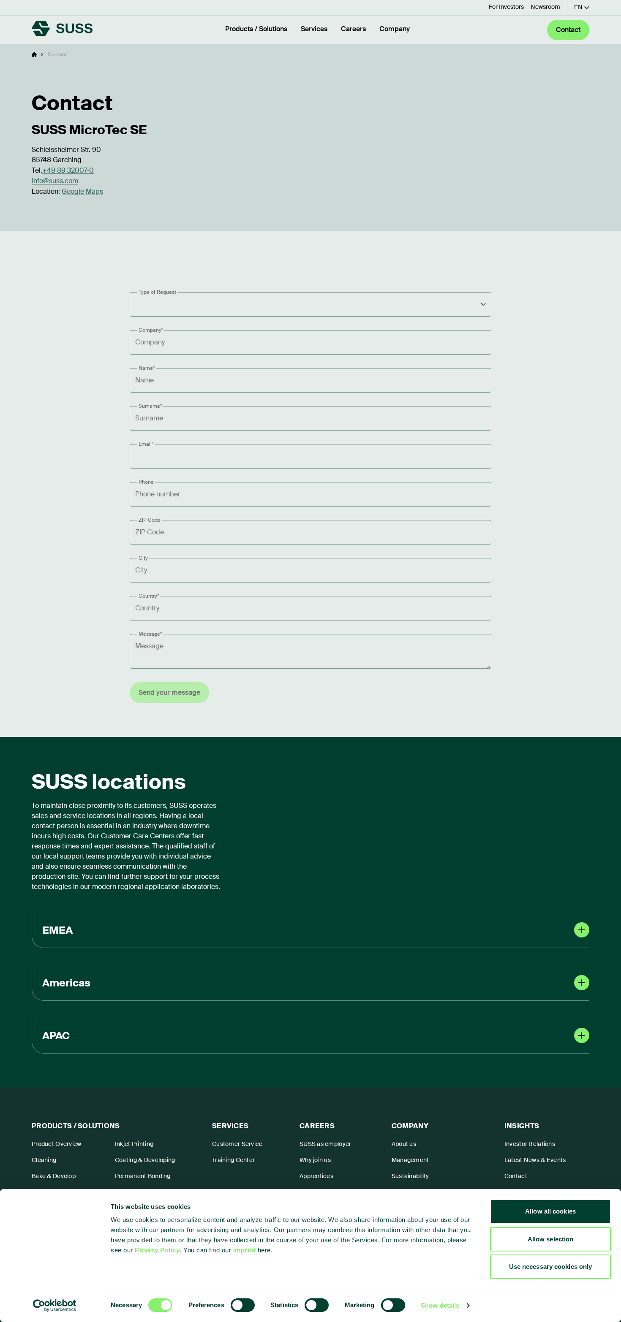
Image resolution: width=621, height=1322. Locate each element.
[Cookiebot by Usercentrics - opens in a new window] (55, 1305)
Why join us (315, 1160)
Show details (440, 1305)
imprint (244, 1250)
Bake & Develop (54, 1176)
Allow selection (551, 1239)
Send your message (169, 692)
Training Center (233, 1160)
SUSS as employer (325, 1144)
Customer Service (237, 1144)
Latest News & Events (535, 1160)
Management (410, 1160)
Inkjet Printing (134, 1144)
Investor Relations (529, 1144)
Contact (515, 1176)
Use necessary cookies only (550, 1266)
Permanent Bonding (143, 1176)
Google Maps (82, 191)
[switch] (243, 1305)
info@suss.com (55, 180)
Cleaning (44, 1160)
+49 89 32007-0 (68, 170)
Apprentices (316, 1176)
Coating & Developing (145, 1160)
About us (404, 1144)
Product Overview (56, 1144)
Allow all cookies (550, 1211)
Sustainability (410, 1176)
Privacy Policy (157, 1250)
